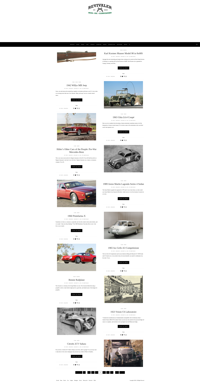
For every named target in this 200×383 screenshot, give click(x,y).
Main (121, 50)
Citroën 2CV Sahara (76, 343)
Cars (87, 44)
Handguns (98, 44)
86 (111, 372)
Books (82, 44)
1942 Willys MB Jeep (76, 85)
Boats (77, 44)
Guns (76, 82)
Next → (122, 372)
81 (92, 372)
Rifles (125, 44)
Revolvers (119, 44)
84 (104, 372)
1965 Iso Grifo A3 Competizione (123, 248)
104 (117, 372)
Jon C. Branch (116, 56)
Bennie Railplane (77, 280)
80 (89, 372)
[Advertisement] (100, 30)
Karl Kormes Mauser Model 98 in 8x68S (123, 53)
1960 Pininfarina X (77, 216)
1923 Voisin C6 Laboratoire (123, 311)
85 (107, 372)
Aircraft (72, 44)
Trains (78, 276)
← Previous (78, 372)
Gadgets (92, 44)
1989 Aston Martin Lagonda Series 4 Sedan (123, 184)
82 (96, 372)
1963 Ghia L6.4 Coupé (123, 117)
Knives (104, 44)
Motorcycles (111, 44)
